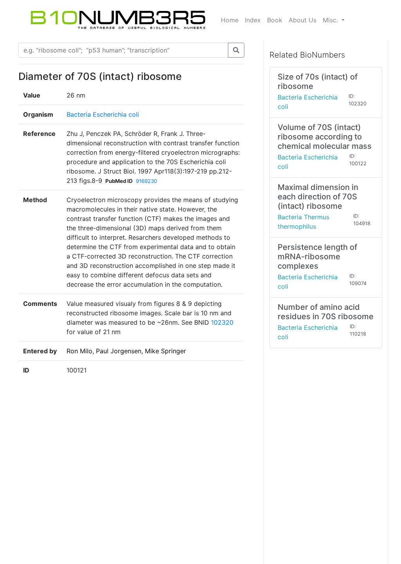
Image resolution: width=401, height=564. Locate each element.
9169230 (146, 181)
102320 (222, 322)
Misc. (331, 20)
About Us (302, 20)
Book (274, 20)
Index (253, 20)
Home (229, 20)
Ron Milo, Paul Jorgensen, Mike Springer (126, 351)
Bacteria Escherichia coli (103, 114)
